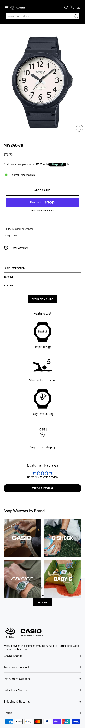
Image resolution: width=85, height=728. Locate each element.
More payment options (42, 210)
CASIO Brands (13, 656)
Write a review (42, 488)
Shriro (8, 713)
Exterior (8, 277)
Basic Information (14, 268)
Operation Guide (42, 299)
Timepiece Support (16, 667)
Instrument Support (17, 679)
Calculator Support (16, 690)
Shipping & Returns (17, 701)
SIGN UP (42, 602)
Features (9, 285)
